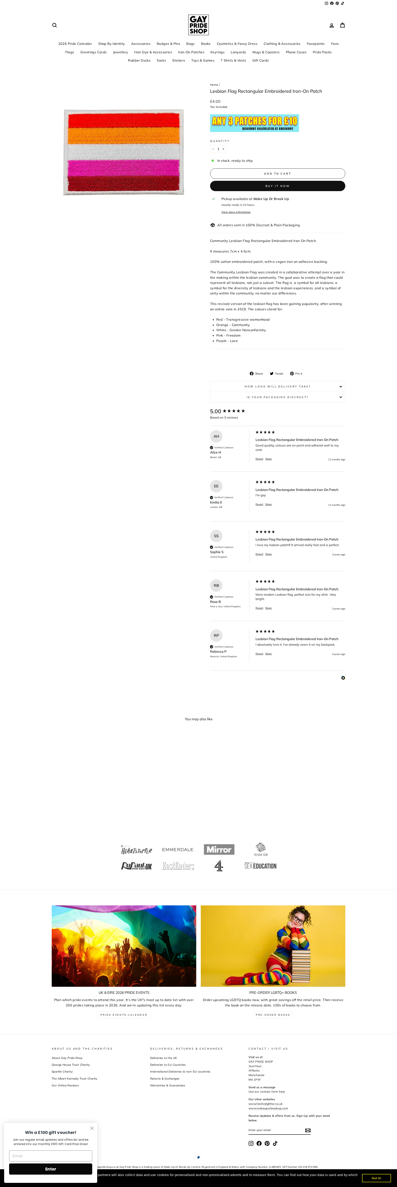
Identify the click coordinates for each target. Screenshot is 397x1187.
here (282, 1091)
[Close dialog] (92, 1128)
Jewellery (120, 52)
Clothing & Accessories (282, 44)
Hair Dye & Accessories (153, 52)
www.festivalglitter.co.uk (266, 1103)
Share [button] (268, 458)
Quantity (220, 141)
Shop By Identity (111, 44)
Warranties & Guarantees (167, 1085)
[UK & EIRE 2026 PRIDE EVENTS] (124, 946)
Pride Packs (322, 52)
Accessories (141, 44)
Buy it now (277, 186)
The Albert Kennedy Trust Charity (74, 1078)
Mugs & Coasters (266, 52)
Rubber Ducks (139, 60)
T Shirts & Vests (233, 60)
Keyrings (217, 52)
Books (206, 44)
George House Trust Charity (71, 1064)
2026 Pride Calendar (75, 44)
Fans (335, 44)
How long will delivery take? (278, 386)
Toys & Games (202, 60)
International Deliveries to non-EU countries (180, 1071)
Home (214, 84)
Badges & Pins (168, 44)
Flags (69, 52)
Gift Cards (260, 60)
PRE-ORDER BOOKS (273, 1014)
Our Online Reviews (65, 1085)
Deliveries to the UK (163, 1058)
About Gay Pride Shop (67, 1058)
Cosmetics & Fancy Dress (237, 44)
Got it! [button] (376, 1178)
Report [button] (259, 458)
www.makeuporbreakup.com (268, 1108)
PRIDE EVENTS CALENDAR (124, 1014)
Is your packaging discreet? (278, 397)
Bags (190, 44)
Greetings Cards (93, 52)
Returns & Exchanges (164, 1078)
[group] (232, 411)
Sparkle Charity (62, 1071)
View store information (236, 212)
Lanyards (238, 52)
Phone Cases (296, 52)
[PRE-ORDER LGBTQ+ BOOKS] (273, 946)
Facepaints (316, 44)
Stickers (178, 60)
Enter (50, 1169)
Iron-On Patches (191, 52)
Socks (161, 60)
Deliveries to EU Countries (168, 1064)
